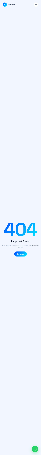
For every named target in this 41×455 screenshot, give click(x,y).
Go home (20, 254)
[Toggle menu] (36, 4)
